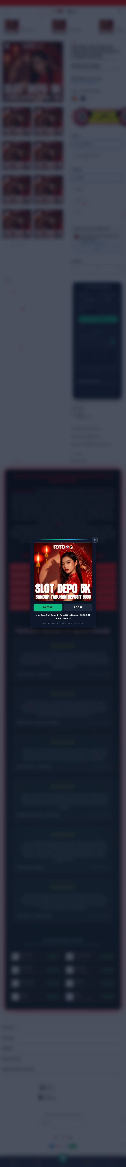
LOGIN (78, 607)
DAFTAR (48, 607)
